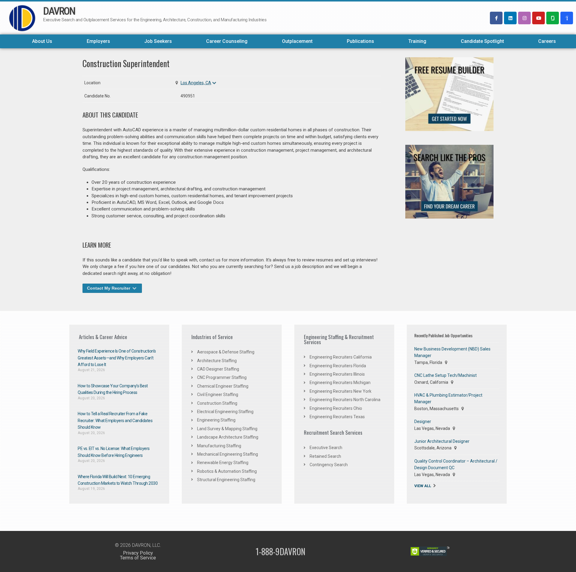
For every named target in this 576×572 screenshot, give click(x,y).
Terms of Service (138, 558)
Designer (422, 421)
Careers (547, 41)
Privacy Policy (138, 553)
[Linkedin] (510, 18)
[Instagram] (524, 18)
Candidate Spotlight (482, 41)
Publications (360, 41)
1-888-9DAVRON (280, 551)
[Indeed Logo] (566, 18)
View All (422, 486)
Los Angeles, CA (196, 82)
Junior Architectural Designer (442, 441)
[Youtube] (538, 18)
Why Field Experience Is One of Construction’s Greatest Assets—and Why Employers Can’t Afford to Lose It (117, 358)
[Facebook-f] (496, 18)
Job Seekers (158, 41)
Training (417, 41)
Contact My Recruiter (109, 288)
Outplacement (297, 41)
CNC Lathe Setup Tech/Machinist (445, 375)
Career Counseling (227, 41)
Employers (98, 41)
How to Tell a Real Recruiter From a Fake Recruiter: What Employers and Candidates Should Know (115, 420)
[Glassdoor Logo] (552, 18)
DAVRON (59, 11)
